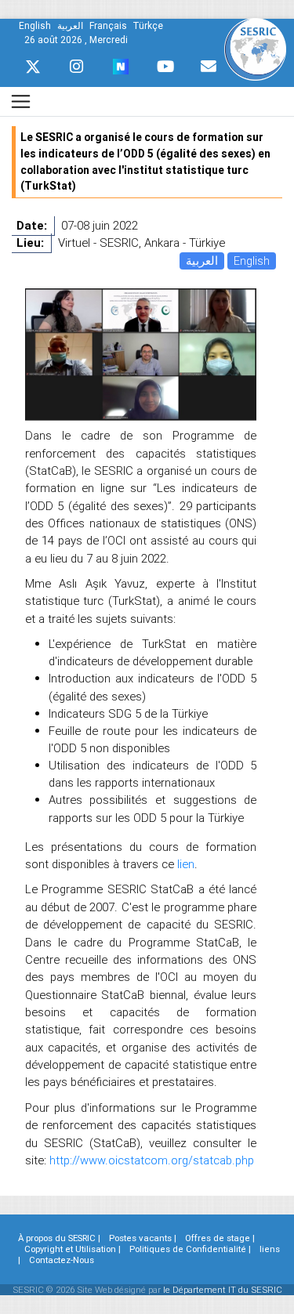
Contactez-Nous (61, 1259)
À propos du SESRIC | (59, 1238)
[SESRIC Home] (255, 48)
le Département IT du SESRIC (222, 1289)
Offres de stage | (220, 1238)
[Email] (208, 66)
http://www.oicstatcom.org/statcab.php (151, 1160)
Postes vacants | (142, 1238)
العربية (202, 260)
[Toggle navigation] (21, 101)
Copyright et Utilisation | (72, 1248)
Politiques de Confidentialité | (190, 1248)
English (252, 260)
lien (185, 863)
